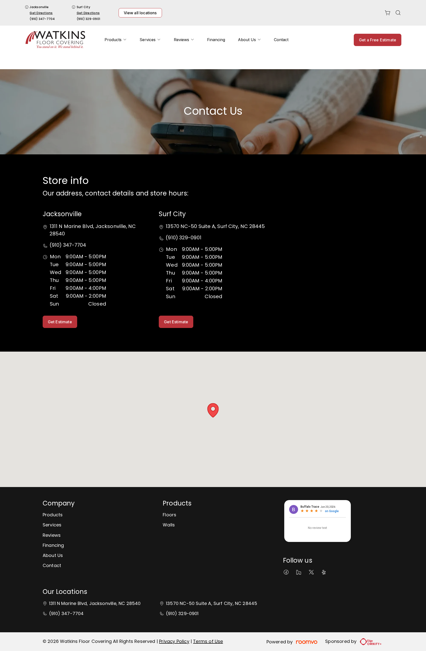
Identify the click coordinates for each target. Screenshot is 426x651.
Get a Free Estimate (377, 39)
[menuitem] (115, 40)
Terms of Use (208, 641)
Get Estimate (60, 321)
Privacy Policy (174, 641)
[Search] (398, 13)
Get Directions (41, 13)
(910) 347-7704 (42, 19)
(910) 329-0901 (88, 19)
